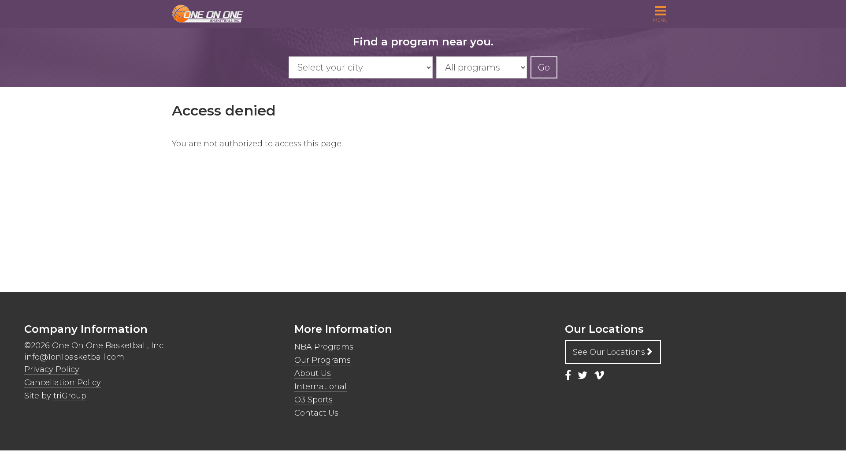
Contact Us (316, 413)
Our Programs (322, 360)
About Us (312, 373)
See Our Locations (609, 352)
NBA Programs (323, 347)
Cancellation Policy (62, 382)
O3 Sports (313, 400)
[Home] (211, 14)
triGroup (69, 396)
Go (544, 67)
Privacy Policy (51, 369)
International (320, 386)
